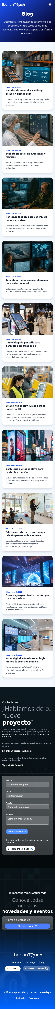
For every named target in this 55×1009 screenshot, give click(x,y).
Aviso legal (45, 992)
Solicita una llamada (18, 848)
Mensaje (9, 814)
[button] (27, 80)
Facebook (34, 997)
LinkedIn (20, 997)
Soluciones (16, 962)
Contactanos (12, 968)
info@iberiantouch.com (19, 750)
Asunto (9, 803)
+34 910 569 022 (14, 765)
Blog (41, 962)
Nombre (9, 780)
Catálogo (31, 962)
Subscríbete (25, 926)
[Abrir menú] (50, 4)
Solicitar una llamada (34, 968)
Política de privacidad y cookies (20, 992)
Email (8, 791)
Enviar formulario (15, 831)
